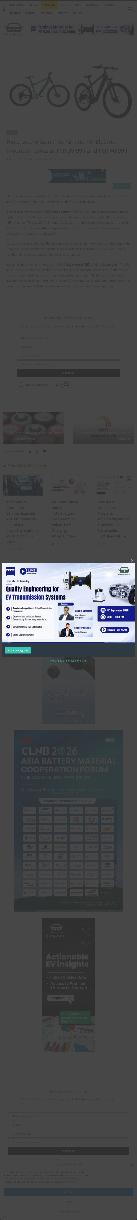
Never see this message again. (68, 660)
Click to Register (18, 650)
